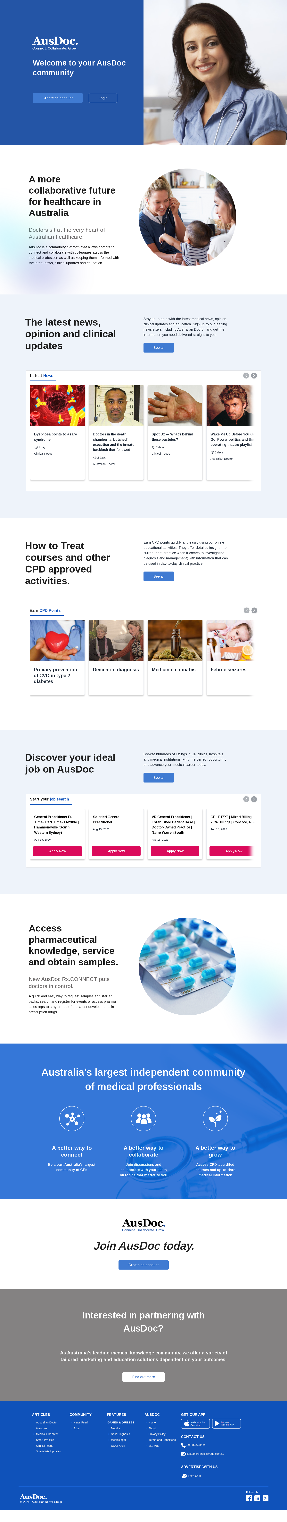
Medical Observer (47, 1434)
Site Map (154, 1445)
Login (103, 98)
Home (152, 1422)
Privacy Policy (157, 1434)
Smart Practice (45, 1439)
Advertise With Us (199, 1467)
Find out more (143, 1377)
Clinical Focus (44, 1445)
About (152, 1428)
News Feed (81, 1422)
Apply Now (57, 851)
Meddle (115, 1428)
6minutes (41, 1428)
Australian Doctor (47, 1422)
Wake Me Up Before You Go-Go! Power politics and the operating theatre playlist (233, 439)
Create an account (58, 98)
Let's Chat (194, 1475)
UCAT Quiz (118, 1445)
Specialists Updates (48, 1451)
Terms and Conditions (162, 1439)
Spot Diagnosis (120, 1434)
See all (158, 348)
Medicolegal (118, 1439)
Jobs (77, 1428)
